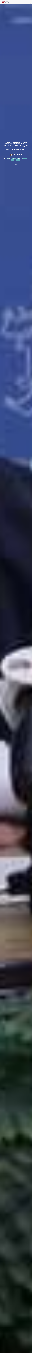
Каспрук (14, 158)
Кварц (19, 158)
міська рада (24, 158)
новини (12, 159)
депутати (8, 158)
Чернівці (17, 159)
